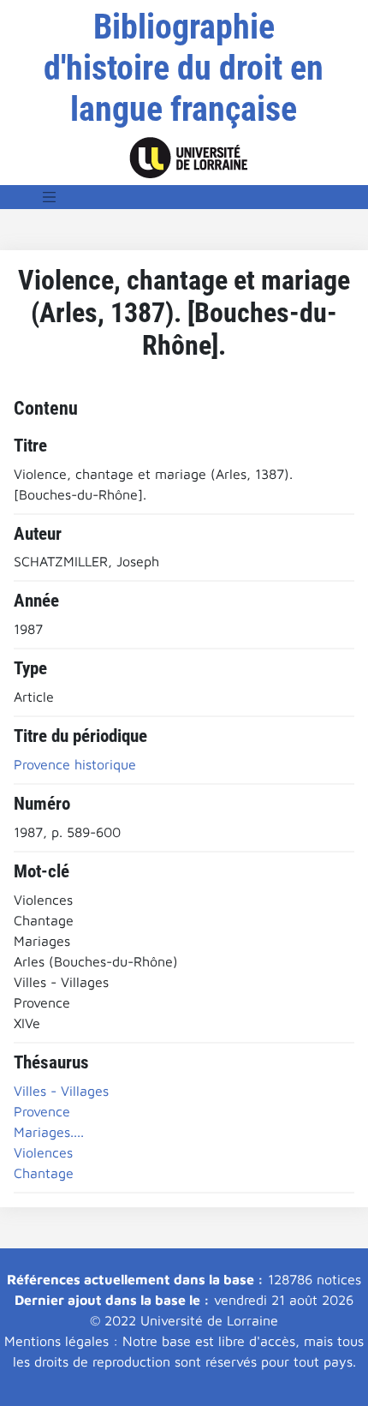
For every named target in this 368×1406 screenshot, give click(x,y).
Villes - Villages (61, 1090)
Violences (43, 1152)
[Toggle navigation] (49, 197)
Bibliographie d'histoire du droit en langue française (183, 68)
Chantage (44, 1173)
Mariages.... (49, 1132)
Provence (42, 1111)
